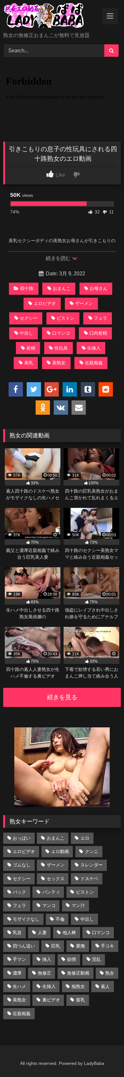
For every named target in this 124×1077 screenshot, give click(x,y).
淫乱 (96, 959)
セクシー (29, 318)
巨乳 (55, 945)
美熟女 (58, 362)
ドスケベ (89, 878)
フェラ (100, 318)
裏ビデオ (51, 999)
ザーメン (84, 303)
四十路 (26, 288)
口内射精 (98, 333)
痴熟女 (78, 986)
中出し (26, 333)
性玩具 (61, 348)
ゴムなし (22, 864)
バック (19, 892)
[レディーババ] (51, 16)
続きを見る (62, 697)
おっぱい (22, 838)
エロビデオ (45, 303)
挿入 (46, 959)
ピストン (65, 318)
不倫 (60, 919)
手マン (19, 959)
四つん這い (24, 945)
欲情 (71, 959)
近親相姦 (94, 362)
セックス (56, 878)
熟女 (109, 973)
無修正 (44, 973)
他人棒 (69, 932)
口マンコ (61, 333)
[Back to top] (104, 1058)
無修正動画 (78, 973)
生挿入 (93, 348)
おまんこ (62, 288)
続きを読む (59, 258)
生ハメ (19, 986)
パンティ (51, 892)
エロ (84, 838)
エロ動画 (60, 851)
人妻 (42, 932)
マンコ (49, 905)
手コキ (107, 945)
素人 (105, 986)
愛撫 (80, 945)
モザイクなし (26, 919)
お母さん (98, 288)
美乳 (28, 362)
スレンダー (91, 864)
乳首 (17, 932)
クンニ (91, 851)
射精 (30, 348)
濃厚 (17, 973)
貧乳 (80, 999)
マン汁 (78, 905)
